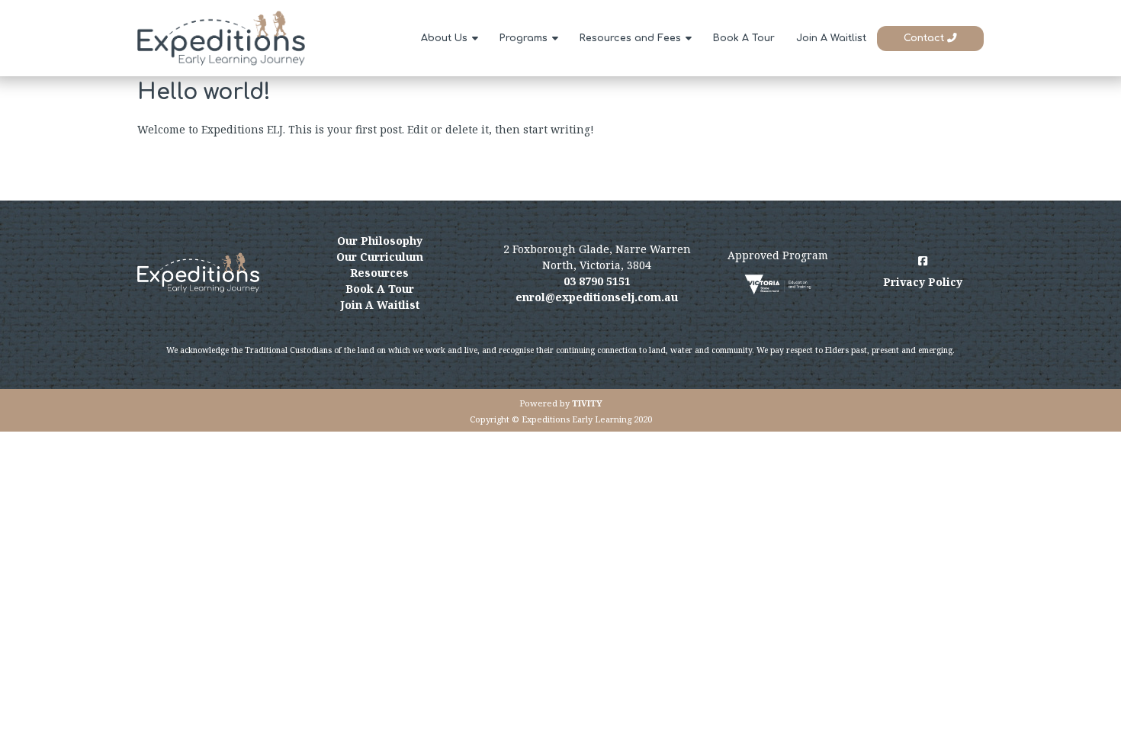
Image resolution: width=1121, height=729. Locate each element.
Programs (523, 38)
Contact (925, 38)
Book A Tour (744, 38)
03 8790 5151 (597, 281)
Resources (379, 272)
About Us (444, 38)
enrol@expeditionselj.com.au (597, 297)
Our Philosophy (379, 240)
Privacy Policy (922, 282)
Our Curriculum (379, 256)
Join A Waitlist (831, 38)
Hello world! (204, 92)
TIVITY (587, 403)
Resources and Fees (630, 38)
